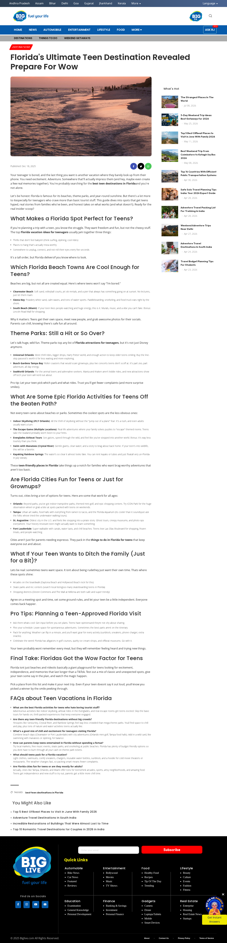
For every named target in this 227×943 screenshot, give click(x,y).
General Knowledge (78, 910)
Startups (187, 918)
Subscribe (172, 849)
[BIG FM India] (196, 16)
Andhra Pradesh (19, 3)
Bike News (73, 872)
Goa (76, 3)
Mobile (148, 918)
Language (209, 3)
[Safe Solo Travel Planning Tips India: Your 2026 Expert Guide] (170, 194)
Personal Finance (115, 914)
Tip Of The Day (152, 881)
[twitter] (141, 166)
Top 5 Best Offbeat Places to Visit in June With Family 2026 (55, 812)
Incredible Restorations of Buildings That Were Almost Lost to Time (60, 823)
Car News (72, 877)
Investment (111, 910)
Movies (110, 877)
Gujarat (89, 3)
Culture (187, 877)
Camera (148, 905)
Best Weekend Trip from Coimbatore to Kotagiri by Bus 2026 (198, 155)
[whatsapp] (148, 166)
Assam (39, 3)
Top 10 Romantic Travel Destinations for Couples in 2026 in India (58, 829)
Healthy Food (151, 872)
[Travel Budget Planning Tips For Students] (170, 266)
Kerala (122, 3)
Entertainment (114, 868)
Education (72, 901)
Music (109, 881)
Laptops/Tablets (152, 914)
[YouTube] (35, 904)
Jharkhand (105, 3)
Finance (109, 901)
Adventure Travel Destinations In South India (44, 818)
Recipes (148, 877)
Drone (147, 910)
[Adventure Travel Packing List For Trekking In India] (170, 212)
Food (145, 868)
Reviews (72, 885)
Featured (72, 881)
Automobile (74, 868)
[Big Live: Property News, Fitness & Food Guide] (31, 16)
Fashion (187, 885)
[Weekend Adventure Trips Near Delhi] (170, 230)
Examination (74, 905)
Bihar (52, 3)
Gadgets (149, 901)
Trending (149, 885)
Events (186, 881)
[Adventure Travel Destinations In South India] (170, 248)
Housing (187, 910)
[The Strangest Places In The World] (170, 102)
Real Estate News (192, 914)
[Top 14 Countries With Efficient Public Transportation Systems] (170, 176)
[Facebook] (18, 904)
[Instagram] (26, 904)
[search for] (210, 16)
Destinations (21, 47)
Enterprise (188, 905)
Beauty (186, 872)
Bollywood (112, 872)
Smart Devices (152, 922)
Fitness (186, 889)
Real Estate (189, 901)
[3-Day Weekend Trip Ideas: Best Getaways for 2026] (170, 120)
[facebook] (133, 166)
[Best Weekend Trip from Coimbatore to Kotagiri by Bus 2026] (170, 155)
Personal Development (79, 914)
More (135, 3)
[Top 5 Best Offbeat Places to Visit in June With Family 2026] (170, 138)
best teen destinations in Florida (44, 792)
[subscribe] (45, 904)
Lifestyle (186, 868)
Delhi (64, 3)
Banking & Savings (116, 905)
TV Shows (111, 885)
